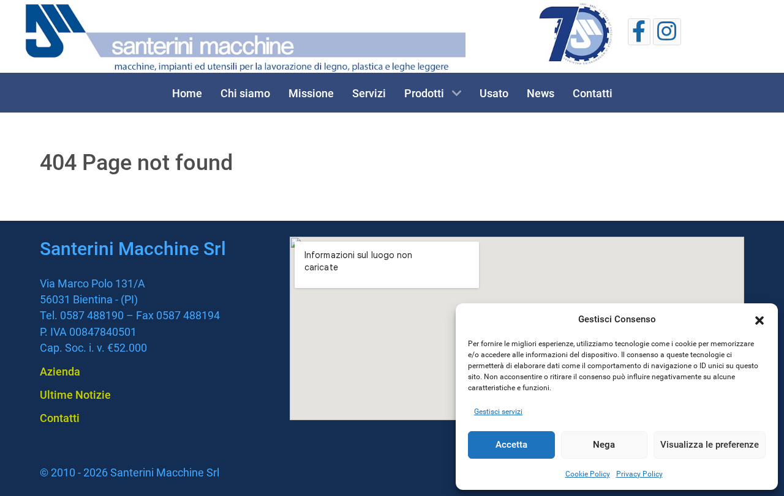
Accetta (511, 444)
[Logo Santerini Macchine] (245, 38)
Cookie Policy (587, 474)
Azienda (60, 371)
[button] (759, 319)
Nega (604, 444)
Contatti (60, 418)
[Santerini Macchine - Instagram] (667, 31)
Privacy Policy (639, 474)
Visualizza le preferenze (709, 444)
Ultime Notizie (75, 394)
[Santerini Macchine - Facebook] (639, 31)
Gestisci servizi (498, 411)
